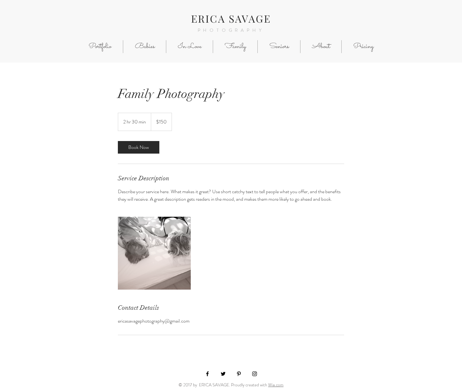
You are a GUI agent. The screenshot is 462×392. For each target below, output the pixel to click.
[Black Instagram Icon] (254, 374)
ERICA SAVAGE (231, 18)
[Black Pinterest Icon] (239, 374)
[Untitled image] (154, 253)
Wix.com (275, 385)
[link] (138, 147)
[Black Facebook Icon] (207, 374)
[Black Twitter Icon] (223, 374)
